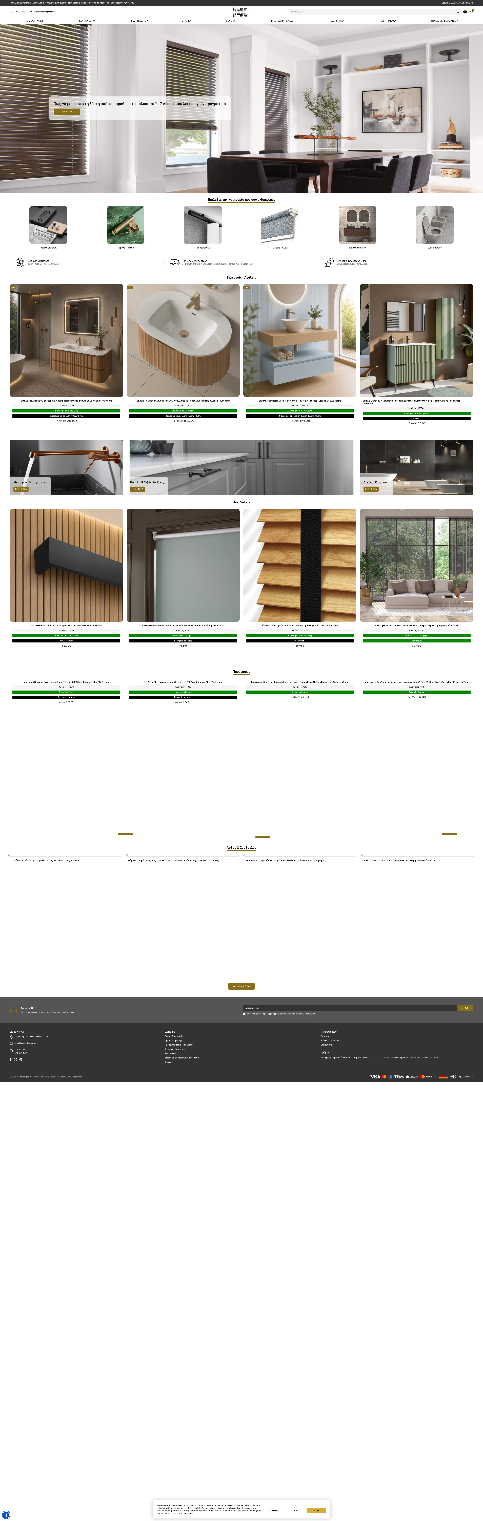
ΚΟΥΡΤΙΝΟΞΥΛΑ (87, 20)
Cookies (169, 1062)
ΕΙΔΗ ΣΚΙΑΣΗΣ (138, 20)
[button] (458, 12)
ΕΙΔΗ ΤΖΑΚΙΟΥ (387, 20)
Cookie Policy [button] (241, 1511)
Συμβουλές (456, 3)
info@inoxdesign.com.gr (44, 12)
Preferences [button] (188, 1513)
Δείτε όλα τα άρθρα (242, 986)
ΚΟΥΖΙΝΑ (230, 20)
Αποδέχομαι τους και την (281, 1014)
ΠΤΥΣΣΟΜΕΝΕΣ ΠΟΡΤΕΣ (443, 20)
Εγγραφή (465, 1008)
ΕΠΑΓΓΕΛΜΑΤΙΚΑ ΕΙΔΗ (283, 20)
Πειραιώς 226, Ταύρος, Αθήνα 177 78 (31, 1036)
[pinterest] (20, 1059)
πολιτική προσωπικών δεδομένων (299, 1014)
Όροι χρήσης (171, 1053)
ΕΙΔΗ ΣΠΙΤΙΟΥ (337, 20)
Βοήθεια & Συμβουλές (330, 1040)
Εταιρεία (446, 3)
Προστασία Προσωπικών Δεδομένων (182, 1058)
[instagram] (15, 1059)
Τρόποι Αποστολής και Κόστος (179, 1045)
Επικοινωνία (467, 3)
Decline (295, 1510)
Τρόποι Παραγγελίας (174, 1036)
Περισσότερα (67, 114)
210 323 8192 (20, 12)
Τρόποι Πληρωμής (173, 1040)
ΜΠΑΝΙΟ (186, 20)
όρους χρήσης (269, 1014)
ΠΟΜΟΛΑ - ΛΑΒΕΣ (34, 20)
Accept (316, 1510)
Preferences (274, 1510)
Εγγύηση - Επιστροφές (175, 1049)
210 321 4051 (21, 1053)
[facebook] (11, 1059)
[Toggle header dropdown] (465, 12)
